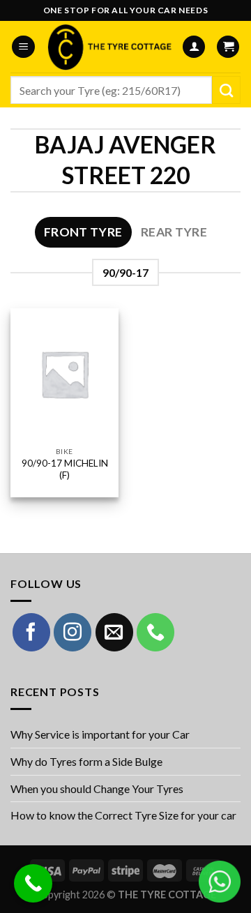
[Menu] (23, 47)
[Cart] (228, 47)
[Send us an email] (114, 632)
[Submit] (226, 90)
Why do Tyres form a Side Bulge (86, 761)
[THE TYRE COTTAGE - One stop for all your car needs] (108, 47)
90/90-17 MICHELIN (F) (65, 469)
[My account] (194, 47)
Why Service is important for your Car (100, 734)
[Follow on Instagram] (72, 632)
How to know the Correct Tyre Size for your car (123, 815)
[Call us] (155, 632)
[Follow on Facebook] (31, 632)
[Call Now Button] (33, 883)
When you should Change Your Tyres (96, 788)
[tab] (83, 232)
